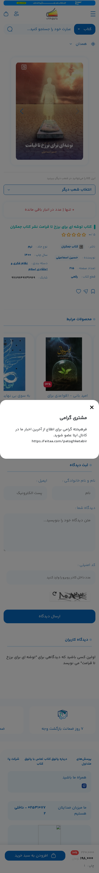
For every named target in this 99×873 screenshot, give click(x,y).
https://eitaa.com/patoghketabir (59, 441)
